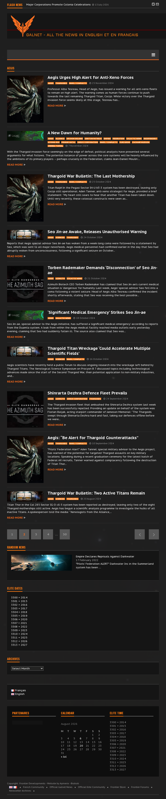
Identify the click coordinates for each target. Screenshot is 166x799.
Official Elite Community (91, 787)
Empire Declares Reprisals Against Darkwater (105, 556)
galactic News (134, 138)
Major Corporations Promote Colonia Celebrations (59, 4)
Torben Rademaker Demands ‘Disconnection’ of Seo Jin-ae (102, 270)
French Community (33, 787)
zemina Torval (55, 146)
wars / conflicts (78, 83)
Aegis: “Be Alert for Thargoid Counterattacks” (93, 437)
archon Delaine (75, 138)
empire (107, 138)
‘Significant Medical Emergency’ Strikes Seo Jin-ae (97, 312)
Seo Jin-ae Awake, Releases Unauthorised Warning (97, 231)
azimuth (60, 278)
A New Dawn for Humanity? (74, 132)
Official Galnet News (61, 787)
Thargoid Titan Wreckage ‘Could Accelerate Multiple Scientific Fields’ (99, 351)
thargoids (61, 83)
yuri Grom (125, 142)
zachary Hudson (140, 142)
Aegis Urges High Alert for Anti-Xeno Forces (91, 77)
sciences (60, 237)
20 (81, 745)
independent (150, 138)
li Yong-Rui (53, 142)
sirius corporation (88, 142)
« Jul (64, 756)
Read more (55, 105)
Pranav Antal (68, 142)
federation (118, 138)
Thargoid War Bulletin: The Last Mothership (91, 176)
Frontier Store (118, 787)
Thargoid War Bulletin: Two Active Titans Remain (96, 493)
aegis (10, 68)
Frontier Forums (140, 787)
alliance (60, 138)
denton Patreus (93, 138)
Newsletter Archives (20, 790)
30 (65, 534)
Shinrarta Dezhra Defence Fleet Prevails (87, 393)
